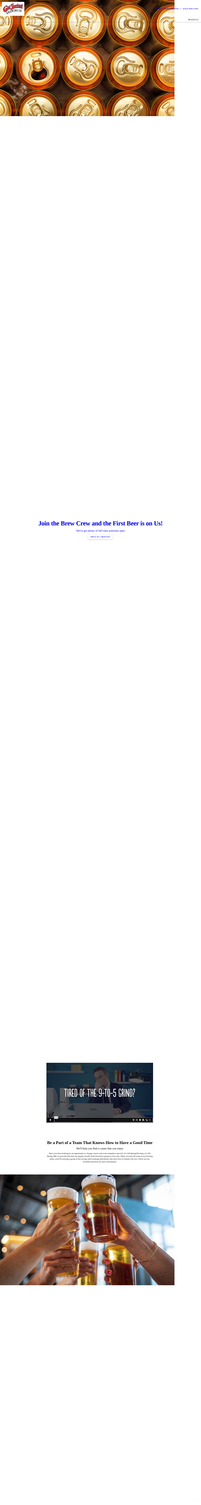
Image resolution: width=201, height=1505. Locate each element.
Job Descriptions (171, 9)
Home (158, 9)
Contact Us (194, 19)
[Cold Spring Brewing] (13, 9)
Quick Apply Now (190, 9)
